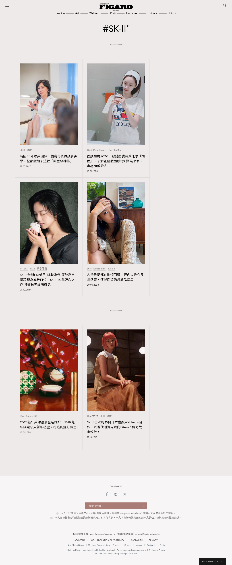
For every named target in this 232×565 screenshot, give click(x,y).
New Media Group (75, 545)
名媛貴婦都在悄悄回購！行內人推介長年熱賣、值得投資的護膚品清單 (115, 277)
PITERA (24, 268)
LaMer (117, 150)
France (116, 545)
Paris (113, 13)
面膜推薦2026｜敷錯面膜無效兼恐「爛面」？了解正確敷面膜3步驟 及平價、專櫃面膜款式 (116, 161)
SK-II (22, 150)
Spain (162, 545)
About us (79, 540)
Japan (139, 545)
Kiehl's (111, 268)
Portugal (151, 545)
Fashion (60, 13)
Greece (127, 545)
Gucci (29, 416)
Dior (110, 150)
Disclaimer (136, 540)
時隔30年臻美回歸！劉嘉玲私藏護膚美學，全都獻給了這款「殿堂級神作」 (48, 158)
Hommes (131, 13)
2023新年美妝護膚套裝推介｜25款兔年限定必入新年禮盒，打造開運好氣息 (48, 424)
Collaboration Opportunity (107, 540)
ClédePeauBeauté (96, 150)
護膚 (29, 150)
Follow (151, 13)
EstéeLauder (99, 268)
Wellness (94, 13)
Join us (172, 13)
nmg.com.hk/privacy (131, 513)
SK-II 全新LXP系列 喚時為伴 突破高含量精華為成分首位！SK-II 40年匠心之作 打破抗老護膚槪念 (47, 280)
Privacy (153, 540)
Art (77, 13)
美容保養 (42, 268)
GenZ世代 (92, 416)
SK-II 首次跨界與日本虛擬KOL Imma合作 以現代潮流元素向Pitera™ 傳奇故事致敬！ (114, 427)
